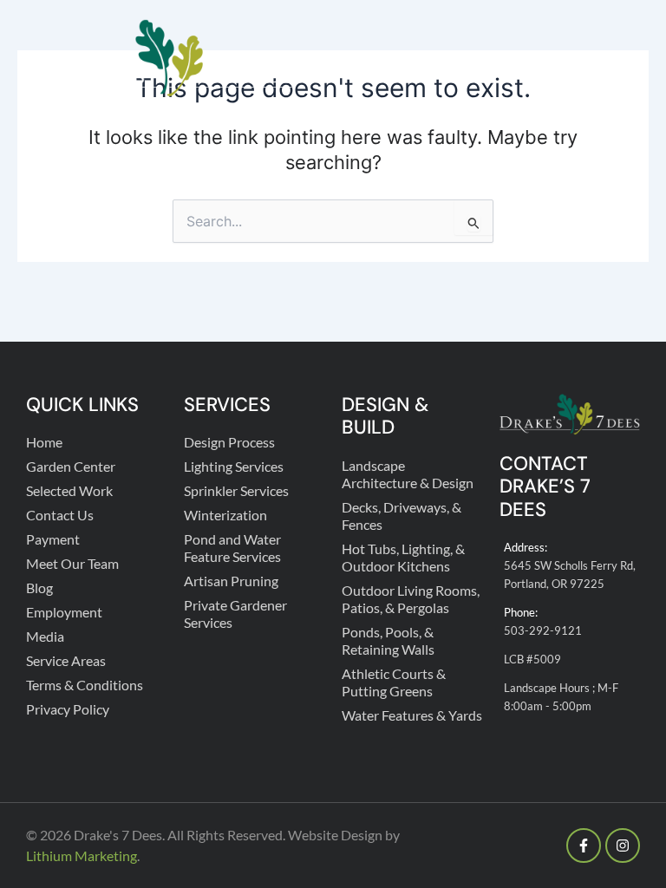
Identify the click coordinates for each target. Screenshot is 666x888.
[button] (624, 59)
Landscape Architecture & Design (407, 474)
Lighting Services (234, 466)
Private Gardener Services (235, 613)
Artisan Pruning (231, 580)
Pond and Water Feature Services (232, 548)
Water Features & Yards (412, 715)
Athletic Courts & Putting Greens (394, 682)
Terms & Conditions (84, 684)
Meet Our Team (72, 563)
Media (45, 636)
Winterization (225, 514)
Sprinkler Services (236, 490)
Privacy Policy (67, 709)
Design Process (229, 442)
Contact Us (60, 514)
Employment (64, 612)
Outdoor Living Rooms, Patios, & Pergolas (411, 599)
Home (44, 442)
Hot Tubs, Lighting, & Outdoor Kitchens (403, 557)
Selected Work (69, 490)
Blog (39, 587)
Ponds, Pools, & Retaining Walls (388, 640)
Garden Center (70, 466)
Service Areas (66, 660)
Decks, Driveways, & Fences (401, 515)
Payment (53, 539)
